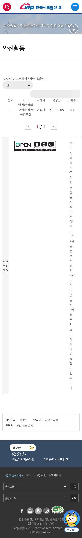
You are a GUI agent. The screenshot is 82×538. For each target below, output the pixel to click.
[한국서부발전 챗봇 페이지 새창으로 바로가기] (71, 521)
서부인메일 (40, 475)
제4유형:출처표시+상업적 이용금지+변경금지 (71, 283)
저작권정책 (55, 475)
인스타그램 (46, 510)
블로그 (38, 510)
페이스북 (21, 510)
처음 (28, 126)
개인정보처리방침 (13, 475)
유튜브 (30, 510)
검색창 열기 (7, 7)
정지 (19, 454)
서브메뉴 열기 (73, 28)
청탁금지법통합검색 (55, 459)
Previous (14, 454)
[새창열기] (57, 510)
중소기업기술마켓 (23, 459)
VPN (28, 475)
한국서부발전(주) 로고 (41, 6)
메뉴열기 (75, 7)
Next (24, 454)
